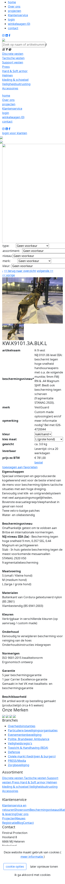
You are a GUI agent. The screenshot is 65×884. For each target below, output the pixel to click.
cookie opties (15, 866)
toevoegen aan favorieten (20, 467)
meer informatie (32, 857)
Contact (28, 823)
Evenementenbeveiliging (25, 735)
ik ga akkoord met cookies (32, 875)
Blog (20, 823)
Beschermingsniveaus (45, 810)
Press (6, 67)
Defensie (14, 752)
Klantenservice (18, 15)
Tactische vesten (13, 58)
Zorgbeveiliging (18, 765)
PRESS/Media (17, 761)
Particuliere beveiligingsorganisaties (33, 730)
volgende (45, 271)
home (12, 2)
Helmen (7, 75)
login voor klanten (14, 133)
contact (13, 28)
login (11, 19)
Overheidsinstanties (21, 726)
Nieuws (20, 818)
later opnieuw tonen (44, 866)
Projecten (8, 818)
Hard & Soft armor (15, 71)
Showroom (22, 810)
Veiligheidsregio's (20, 743)
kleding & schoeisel (15, 80)
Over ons (14, 6)
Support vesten (12, 62)
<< (4, 275)
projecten (14, 11)
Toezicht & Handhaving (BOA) (28, 748)
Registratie (9, 823)
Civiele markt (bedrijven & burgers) (32, 756)
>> (51, 271)
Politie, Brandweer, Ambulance (28, 739)
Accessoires (10, 88)
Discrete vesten (12, 54)
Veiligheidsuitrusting (16, 84)
